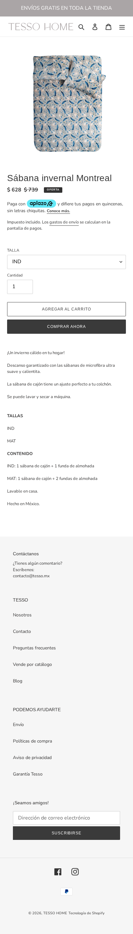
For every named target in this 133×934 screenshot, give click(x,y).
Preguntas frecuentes (34, 648)
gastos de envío (64, 222)
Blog (17, 681)
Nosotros (22, 615)
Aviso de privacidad (32, 758)
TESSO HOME (55, 913)
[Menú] (122, 26)
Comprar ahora (66, 326)
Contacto (22, 631)
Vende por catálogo (32, 664)
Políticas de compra (32, 741)
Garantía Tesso (28, 774)
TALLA (13, 250)
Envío (18, 725)
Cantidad (15, 275)
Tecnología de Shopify (86, 913)
